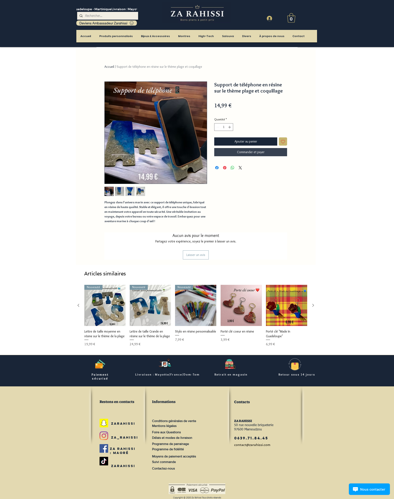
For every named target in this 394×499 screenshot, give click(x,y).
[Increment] (230, 127)
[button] (291, 18)
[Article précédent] (78, 305)
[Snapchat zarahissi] (104, 423)
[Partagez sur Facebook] (216, 167)
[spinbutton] (223, 127)
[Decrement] (217, 127)
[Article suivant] (313, 305)
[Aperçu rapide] (241, 305)
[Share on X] (240, 167)
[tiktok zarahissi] (104, 461)
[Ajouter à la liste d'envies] (283, 141)
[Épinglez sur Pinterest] (224, 167)
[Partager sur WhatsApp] (232, 167)
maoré (121, 453)
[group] (196, 318)
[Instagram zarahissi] (104, 435)
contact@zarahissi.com (252, 445)
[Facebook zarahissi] (104, 448)
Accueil (109, 67)
